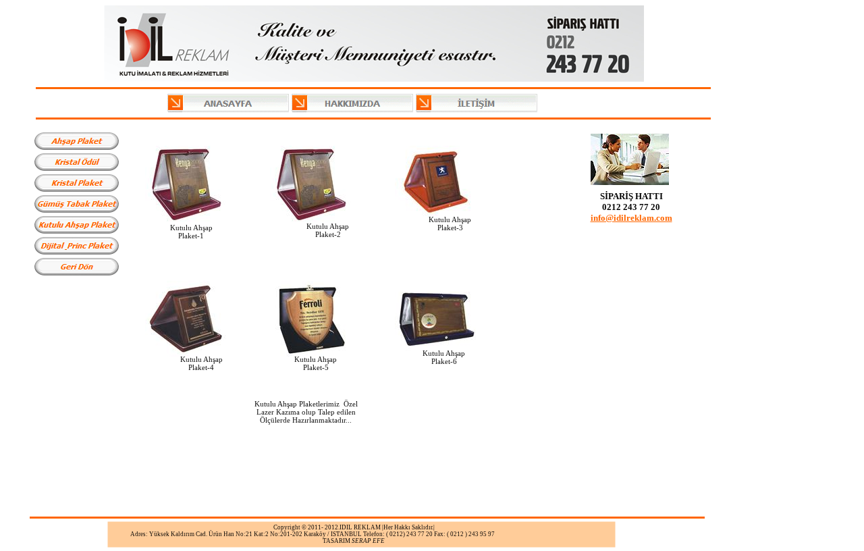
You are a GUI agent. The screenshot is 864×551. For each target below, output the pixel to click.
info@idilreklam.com (631, 218)
